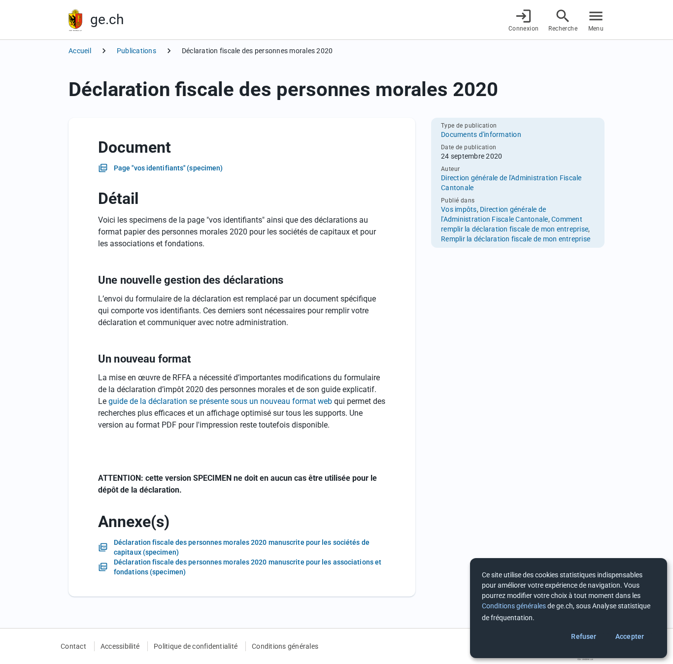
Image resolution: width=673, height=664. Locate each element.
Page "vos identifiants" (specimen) (168, 168)
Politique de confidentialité (195, 646)
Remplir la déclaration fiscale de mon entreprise (515, 239)
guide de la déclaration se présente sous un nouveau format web (220, 401)
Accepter (629, 636)
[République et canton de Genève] (75, 20)
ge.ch (107, 19)
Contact (73, 646)
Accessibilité (120, 646)
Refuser (583, 636)
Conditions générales (285, 646)
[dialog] (568, 608)
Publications (136, 51)
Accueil (79, 51)
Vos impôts (459, 209)
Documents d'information (481, 134)
